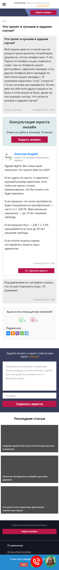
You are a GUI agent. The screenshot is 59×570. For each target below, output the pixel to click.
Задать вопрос (43, 12)
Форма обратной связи (19, 551)
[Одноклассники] (13, 333)
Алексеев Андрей (26, 154)
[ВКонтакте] (8, 333)
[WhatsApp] (22, 333)
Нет (24, 564)
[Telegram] (27, 333)
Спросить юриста (42, 5)
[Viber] (17, 333)
